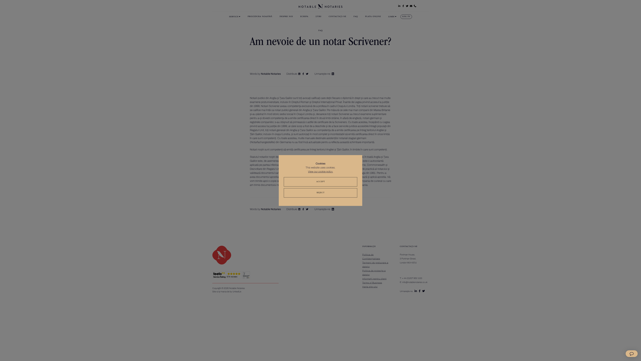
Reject (321, 193)
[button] (632, 353)
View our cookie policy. (320, 171)
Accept (320, 182)
